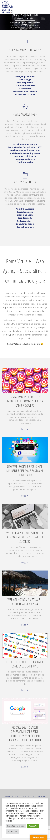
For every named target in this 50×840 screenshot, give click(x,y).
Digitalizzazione (25, 212)
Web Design (25, 79)
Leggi (24, 429)
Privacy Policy (11, 796)
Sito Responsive (25, 82)
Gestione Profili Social (25, 156)
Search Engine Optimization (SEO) (25, 147)
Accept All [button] (33, 826)
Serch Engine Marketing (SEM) (25, 150)
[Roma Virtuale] (7, 7)
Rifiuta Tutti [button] (12, 831)
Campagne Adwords (25, 159)
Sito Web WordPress (25, 85)
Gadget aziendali (25, 227)
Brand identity (25, 218)
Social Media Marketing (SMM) (25, 153)
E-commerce (25, 88)
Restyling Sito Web (25, 76)
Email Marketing (25, 162)
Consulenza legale (25, 224)
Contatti (41, 796)
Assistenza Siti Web (25, 94)
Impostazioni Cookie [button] (15, 826)
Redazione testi (25, 221)
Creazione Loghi (25, 215)
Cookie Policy (27, 796)
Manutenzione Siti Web (25, 91)
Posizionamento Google (25, 144)
